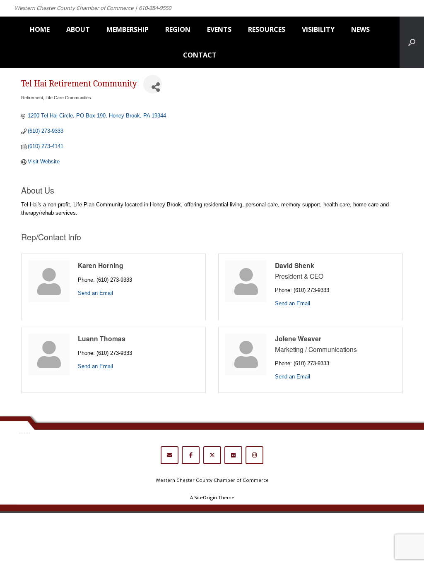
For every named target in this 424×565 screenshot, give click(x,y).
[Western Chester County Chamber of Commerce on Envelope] (169, 455)
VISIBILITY (318, 29)
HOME (40, 29)
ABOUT (78, 29)
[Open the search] (412, 42)
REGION (177, 29)
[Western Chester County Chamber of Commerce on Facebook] (191, 455)
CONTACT (200, 55)
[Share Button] (152, 84)
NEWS (360, 29)
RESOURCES (266, 29)
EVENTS (219, 29)
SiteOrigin (205, 497)
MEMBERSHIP (127, 29)
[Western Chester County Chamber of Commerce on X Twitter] (212, 455)
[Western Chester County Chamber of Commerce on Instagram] (254, 455)
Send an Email (95, 293)
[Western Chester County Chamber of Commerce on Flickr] (233, 455)
